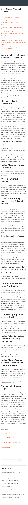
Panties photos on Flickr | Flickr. (10, 20)
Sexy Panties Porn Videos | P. (10, 31)
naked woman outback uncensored (10, 497)
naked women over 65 (7, 475)
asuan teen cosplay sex (8, 492)
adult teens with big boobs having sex (11, 472)
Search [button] (19, 461)
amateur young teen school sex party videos (13, 494)
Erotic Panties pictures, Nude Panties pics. (13, 38)
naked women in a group (8, 489)
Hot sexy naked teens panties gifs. (11, 17)
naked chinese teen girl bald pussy (10, 480)
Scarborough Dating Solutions (8, 433)
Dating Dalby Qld (5, 447)
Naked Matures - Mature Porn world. (11, 22)
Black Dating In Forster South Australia (10, 442)
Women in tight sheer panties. (10, 24)
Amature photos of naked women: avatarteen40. (14, 15)
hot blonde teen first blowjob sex (10, 483)
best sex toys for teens (7, 486)
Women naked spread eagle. (10, 51)
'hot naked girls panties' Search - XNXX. (12, 40)
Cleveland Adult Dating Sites (8, 437)
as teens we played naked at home (10, 478)
